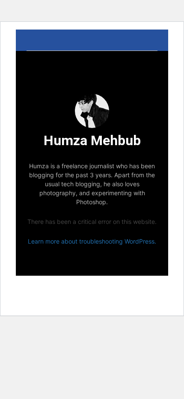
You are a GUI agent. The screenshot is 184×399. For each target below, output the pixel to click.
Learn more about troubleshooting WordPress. (92, 241)
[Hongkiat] (92, 40)
